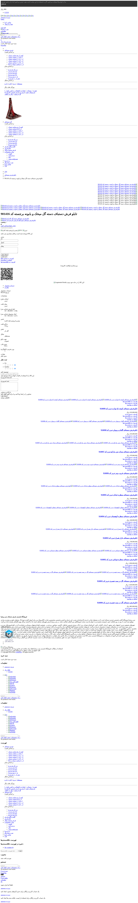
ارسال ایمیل (5, 254)
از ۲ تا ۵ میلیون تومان (14, 129)
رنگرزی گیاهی (9, 94)
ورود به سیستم (9, 667)
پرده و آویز (11, 155)
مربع (14, 84)
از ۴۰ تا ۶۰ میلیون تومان (15, 62)
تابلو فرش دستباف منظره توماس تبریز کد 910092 (118, 559)
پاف (9, 157)
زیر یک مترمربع (13, 69)
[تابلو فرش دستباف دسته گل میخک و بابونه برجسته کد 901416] (117, 184)
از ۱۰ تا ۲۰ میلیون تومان (15, 59)
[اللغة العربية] (14, 15)
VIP (6, 166)
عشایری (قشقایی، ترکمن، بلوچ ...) (15, 90)
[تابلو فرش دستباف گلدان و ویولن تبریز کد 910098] (89, 421)
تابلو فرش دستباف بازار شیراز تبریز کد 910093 (120, 538)
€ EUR (7, 12)
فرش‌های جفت (30, 92)
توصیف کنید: (4, 372)
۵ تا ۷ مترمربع (12, 75)
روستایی (29, 90)
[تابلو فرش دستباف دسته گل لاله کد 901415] (69, 218)
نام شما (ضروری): (6, 377)
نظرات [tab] (7, 287)
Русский (13, 689)
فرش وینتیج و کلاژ (10, 150)
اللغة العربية (14, 682)
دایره (6, 84)
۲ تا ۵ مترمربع (12, 73)
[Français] (23, 15)
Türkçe (13, 685)
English (13, 676)
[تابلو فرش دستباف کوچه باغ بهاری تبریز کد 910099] (87, 399)
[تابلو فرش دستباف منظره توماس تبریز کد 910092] (88, 550)
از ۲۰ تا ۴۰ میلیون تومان (15, 61)
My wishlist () (9, 847)
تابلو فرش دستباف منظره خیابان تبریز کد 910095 (119, 495)
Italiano (13, 690)
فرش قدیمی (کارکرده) (12, 92)
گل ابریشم (17, 94)
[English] (5, 15)
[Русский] (26, 15)
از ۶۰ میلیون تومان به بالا (16, 64)
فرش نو (22, 92)
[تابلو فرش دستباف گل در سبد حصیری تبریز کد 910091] (84, 572)
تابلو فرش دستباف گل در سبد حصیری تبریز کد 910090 (117, 603)
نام (2, 239)
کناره (10, 84)
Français (13, 687)
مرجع (7, 292)
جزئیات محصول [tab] (9, 285)
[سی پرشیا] (4, 29)
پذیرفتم (3, 4)
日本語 (13, 692)
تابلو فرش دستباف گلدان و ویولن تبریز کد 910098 (119, 430)
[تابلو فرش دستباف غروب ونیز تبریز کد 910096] (91, 464)
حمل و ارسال (9, 24)
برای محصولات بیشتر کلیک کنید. (10, 36)
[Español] (8, 15)
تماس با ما (8, 22)
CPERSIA (18, 652)
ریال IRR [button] (3, 9)
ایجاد (20, 851)
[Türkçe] (21, 15)
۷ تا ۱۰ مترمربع (13, 77)
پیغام (2, 246)
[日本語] (32, 15)
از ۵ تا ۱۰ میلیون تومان (15, 57)
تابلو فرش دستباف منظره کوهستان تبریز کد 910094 (118, 516)
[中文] (18, 15)
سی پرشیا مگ (9, 162)
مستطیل (19, 84)
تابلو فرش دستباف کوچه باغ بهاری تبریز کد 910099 (118, 409)
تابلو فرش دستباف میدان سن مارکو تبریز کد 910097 (118, 452)
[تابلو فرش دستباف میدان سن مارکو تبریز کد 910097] (86, 443)
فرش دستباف (9, 50)
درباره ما (7, 161)
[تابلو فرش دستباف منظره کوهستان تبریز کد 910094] (86, 507)
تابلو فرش (8, 148)
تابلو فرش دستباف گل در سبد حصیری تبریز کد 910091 (117, 581)
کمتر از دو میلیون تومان (15, 127)
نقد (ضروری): (5, 381)
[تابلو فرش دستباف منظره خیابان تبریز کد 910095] (89, 486)
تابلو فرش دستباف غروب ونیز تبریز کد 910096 (120, 473)
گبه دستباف (8, 122)
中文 (12, 683)
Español (13, 678)
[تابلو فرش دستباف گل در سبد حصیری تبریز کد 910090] (84, 593)
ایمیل (2, 242)
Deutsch (13, 680)
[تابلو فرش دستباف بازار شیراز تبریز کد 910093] (91, 529)
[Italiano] (29, 15)
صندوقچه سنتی (13, 159)
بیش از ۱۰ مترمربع (14, 78)
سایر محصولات (9, 152)
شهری (35, 90)
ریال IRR (7, 670)
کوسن (10, 153)
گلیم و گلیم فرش (10, 146)
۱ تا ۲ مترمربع (12, 71)
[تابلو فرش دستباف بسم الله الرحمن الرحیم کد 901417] (69, 220)
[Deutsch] (11, 15)
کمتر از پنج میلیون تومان (15, 55)
